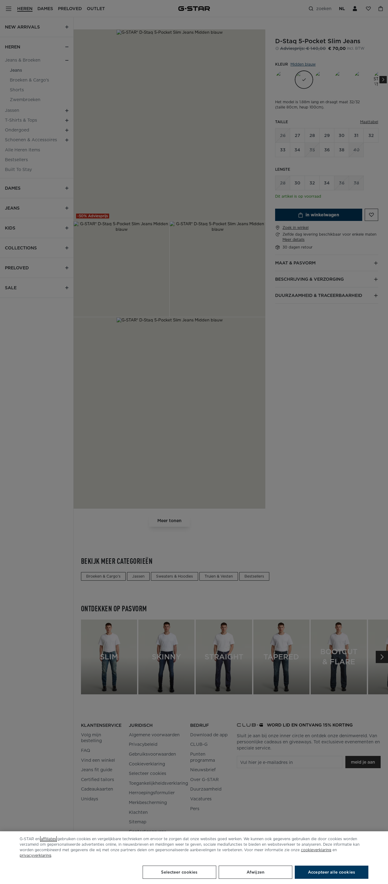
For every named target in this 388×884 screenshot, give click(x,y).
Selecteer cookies (179, 872)
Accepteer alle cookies (331, 872)
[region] (194, 857)
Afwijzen (255, 872)
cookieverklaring (316, 850)
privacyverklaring (35, 855)
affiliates (48, 839)
